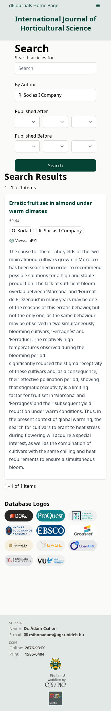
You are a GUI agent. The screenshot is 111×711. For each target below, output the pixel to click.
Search (55, 165)
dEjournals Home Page (33, 5)
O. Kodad (21, 230)
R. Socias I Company (60, 230)
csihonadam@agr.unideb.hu (56, 634)
